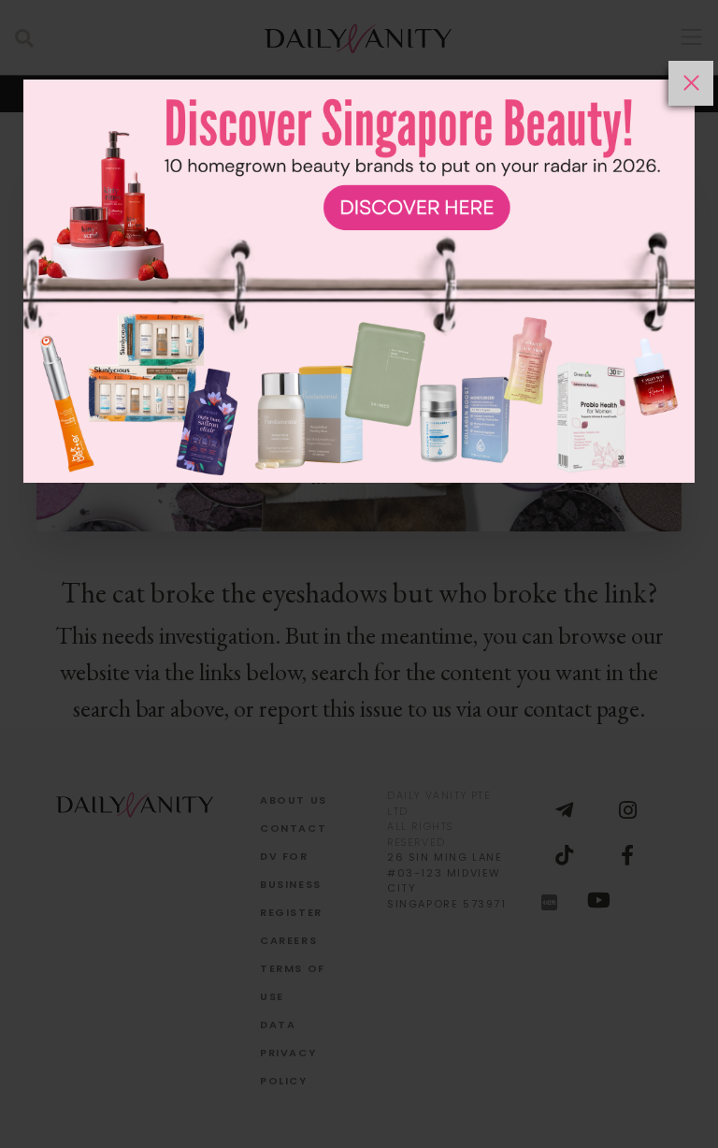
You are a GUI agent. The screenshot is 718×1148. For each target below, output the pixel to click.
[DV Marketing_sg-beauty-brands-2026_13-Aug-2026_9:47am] (359, 604)
